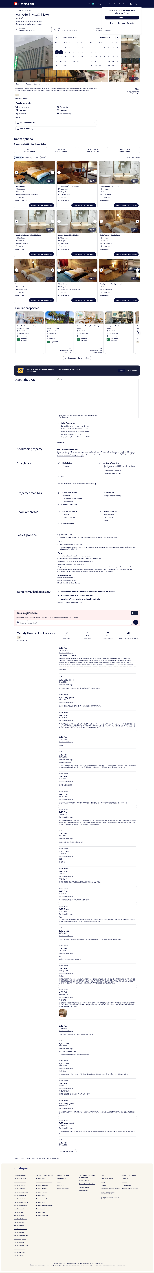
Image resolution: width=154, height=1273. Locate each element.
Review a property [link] (63, 1188)
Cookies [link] (103, 1185)
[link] (122, 30)
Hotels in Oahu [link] (40, 1212)
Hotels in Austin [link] (19, 1222)
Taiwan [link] (23, 1158)
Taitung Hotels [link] (41, 1158)
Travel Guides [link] (126, 1185)
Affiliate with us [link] (84, 1180)
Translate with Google (66, 653)
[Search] (135, 622)
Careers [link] (124, 1182)
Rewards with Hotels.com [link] (130, 1188)
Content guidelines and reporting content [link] (108, 1192)
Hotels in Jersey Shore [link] (43, 1199)
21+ (135, 78)
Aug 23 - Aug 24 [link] (29, 151)
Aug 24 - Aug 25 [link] (61, 151)
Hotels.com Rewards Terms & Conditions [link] (110, 1198)
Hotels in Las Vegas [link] (20, 1178)
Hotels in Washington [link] (20, 1219)
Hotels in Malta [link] (40, 1195)
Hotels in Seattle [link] (19, 1249)
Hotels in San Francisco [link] (21, 1202)
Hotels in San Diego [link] (20, 1195)
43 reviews (20, 640)
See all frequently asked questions (69, 602)
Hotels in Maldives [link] (41, 1188)
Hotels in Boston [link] (19, 1232)
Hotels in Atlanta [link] (19, 1225)
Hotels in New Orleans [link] (21, 1192)
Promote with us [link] (84, 1187)
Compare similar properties (78, 358)
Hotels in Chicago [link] (19, 1185)
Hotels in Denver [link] (19, 1215)
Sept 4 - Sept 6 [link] (125, 151)
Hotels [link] (17, 1158)
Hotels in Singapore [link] (42, 1185)
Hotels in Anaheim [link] (19, 1252)
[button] (61, 48)
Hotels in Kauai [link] (40, 1209)
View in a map (63, 417)
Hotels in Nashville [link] (19, 1199)
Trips (125, 4)
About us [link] (125, 1178)
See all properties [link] (25, 10)
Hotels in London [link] (19, 1242)
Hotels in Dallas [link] (19, 1255)
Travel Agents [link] (83, 1190)
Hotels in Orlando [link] (19, 1188)
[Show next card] (138, 333)
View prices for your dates (41, 205)
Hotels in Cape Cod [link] (42, 1215)
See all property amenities (67, 504)
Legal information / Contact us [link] (110, 1188)
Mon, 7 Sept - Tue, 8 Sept (67, 30)
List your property (104, 4)
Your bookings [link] (61, 1178)
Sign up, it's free (132, 370)
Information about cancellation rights (70, 456)
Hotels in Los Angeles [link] (20, 1205)
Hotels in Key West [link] (20, 1239)
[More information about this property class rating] (22, 18)
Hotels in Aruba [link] (40, 1178)
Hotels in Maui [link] (40, 1202)
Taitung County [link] (31, 1158)
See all (17, 117)
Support (117, 4)
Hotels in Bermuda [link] (41, 1192)
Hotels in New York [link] (20, 1182)
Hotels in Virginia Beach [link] (21, 1245)
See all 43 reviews (21, 98)
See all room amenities (66, 523)
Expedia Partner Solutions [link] (87, 1184)
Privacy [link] (103, 1182)
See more (60, 442)
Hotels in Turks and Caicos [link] (44, 1182)
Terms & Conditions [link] (107, 1178)
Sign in (137, 4)
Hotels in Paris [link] (18, 1212)
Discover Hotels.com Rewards (122, 23)
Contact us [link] (60, 1185)
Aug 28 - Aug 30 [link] (93, 151)
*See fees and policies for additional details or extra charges (76, 484)
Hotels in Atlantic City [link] (21, 1235)
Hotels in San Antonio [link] (20, 1229)
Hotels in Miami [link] (19, 1209)
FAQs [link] (58, 1182)
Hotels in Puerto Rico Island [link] (44, 1205)
